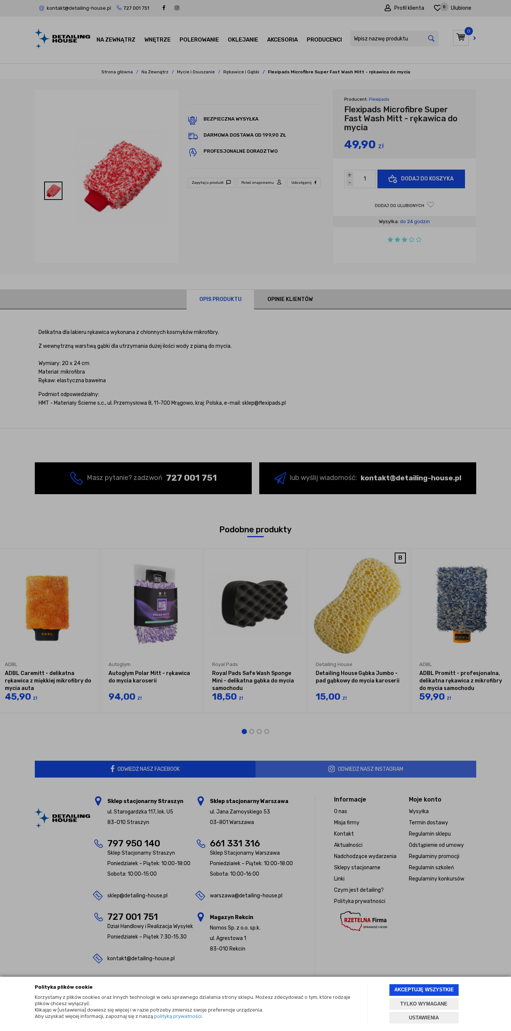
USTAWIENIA (424, 1018)
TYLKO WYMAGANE (423, 1004)
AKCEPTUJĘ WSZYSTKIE (424, 989)
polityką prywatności (178, 1016)
